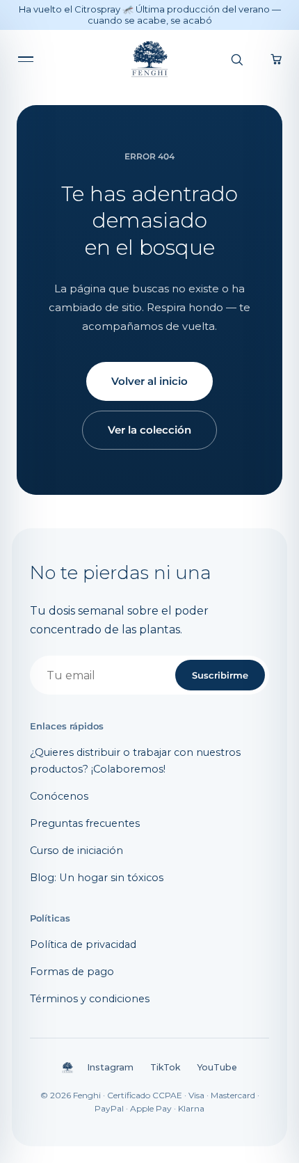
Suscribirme (220, 675)
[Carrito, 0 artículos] (276, 59)
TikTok (165, 1067)
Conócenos (59, 796)
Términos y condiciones (90, 998)
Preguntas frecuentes (85, 823)
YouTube (217, 1067)
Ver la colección (149, 429)
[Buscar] (236, 59)
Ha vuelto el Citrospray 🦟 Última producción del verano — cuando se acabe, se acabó (150, 14)
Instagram (110, 1067)
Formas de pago (72, 971)
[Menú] (29, 59)
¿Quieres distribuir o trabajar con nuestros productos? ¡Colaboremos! (135, 760)
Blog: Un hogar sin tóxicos (96, 877)
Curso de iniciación (76, 850)
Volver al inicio (149, 381)
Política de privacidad (83, 944)
